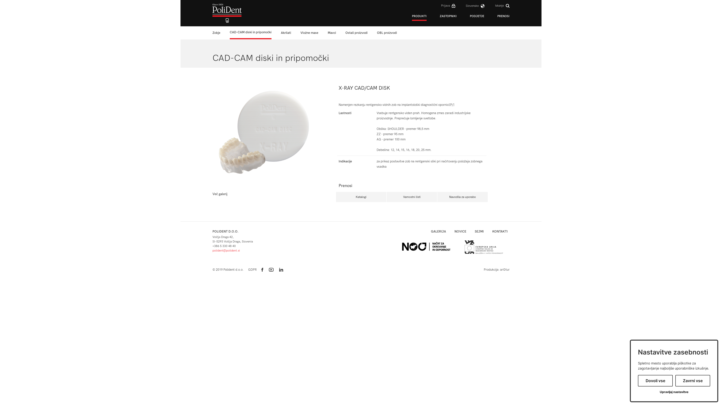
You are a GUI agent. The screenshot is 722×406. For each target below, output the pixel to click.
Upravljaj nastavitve (674, 392)
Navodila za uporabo (462, 196)
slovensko (472, 5)
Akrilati (286, 33)
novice (460, 231)
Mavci (332, 33)
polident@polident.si (226, 250)
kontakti (500, 231)
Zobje (216, 33)
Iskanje (499, 5)
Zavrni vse (693, 380)
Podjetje (477, 16)
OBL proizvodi (387, 33)
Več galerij (219, 194)
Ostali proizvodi (356, 33)
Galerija (438, 231)
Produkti (419, 16)
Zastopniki (448, 16)
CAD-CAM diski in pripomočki (251, 32)
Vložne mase (309, 33)
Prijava (445, 5)
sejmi (479, 231)
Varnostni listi (412, 196)
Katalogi (361, 196)
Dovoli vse (655, 380)
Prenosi (503, 16)
